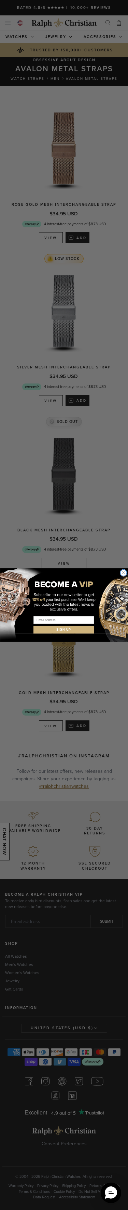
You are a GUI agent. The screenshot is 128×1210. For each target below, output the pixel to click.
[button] (111, 1193)
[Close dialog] (123, 573)
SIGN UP (63, 629)
